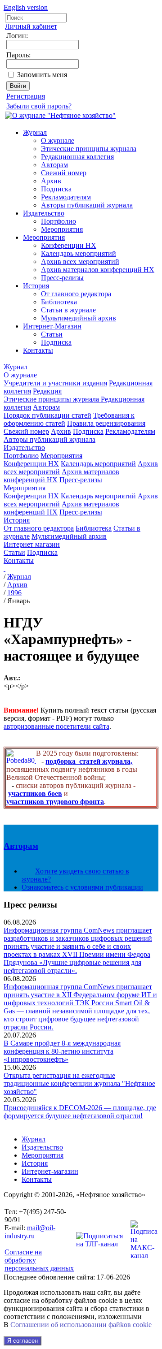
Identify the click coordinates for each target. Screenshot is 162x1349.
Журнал (35, 132)
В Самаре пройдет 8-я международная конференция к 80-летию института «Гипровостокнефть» (62, 1051)
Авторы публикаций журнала (87, 205)
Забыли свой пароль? (39, 106)
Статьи (52, 334)
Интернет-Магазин (52, 326)
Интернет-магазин (50, 1171)
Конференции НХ (68, 245)
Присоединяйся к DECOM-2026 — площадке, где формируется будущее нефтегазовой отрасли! (80, 1112)
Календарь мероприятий (78, 253)
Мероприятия (62, 229)
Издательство (43, 213)
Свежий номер (63, 173)
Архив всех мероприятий (80, 261)
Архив (51, 181)
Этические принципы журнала (88, 148)
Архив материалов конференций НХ (97, 269)
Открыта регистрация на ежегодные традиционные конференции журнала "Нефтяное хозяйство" (79, 1083)
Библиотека (59, 302)
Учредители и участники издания (55, 383)
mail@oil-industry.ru (29, 1232)
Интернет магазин (32, 544)
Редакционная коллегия (77, 156)
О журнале (57, 140)
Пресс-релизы (62, 277)
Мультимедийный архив (78, 318)
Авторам (54, 165)
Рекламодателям (66, 197)
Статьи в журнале (68, 310)
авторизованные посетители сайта (56, 726)
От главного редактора (76, 294)
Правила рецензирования (106, 423)
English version (26, 7)
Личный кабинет (31, 26)
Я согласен (22, 1340)
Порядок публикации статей (47, 415)
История (36, 286)
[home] (4, 568)
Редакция (47, 391)
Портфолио (58, 221)
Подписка (56, 189)
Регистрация (25, 96)
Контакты (38, 350)
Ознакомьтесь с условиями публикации (82, 887)
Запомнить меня (42, 74)
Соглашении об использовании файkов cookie (81, 1324)
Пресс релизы (30, 904)
